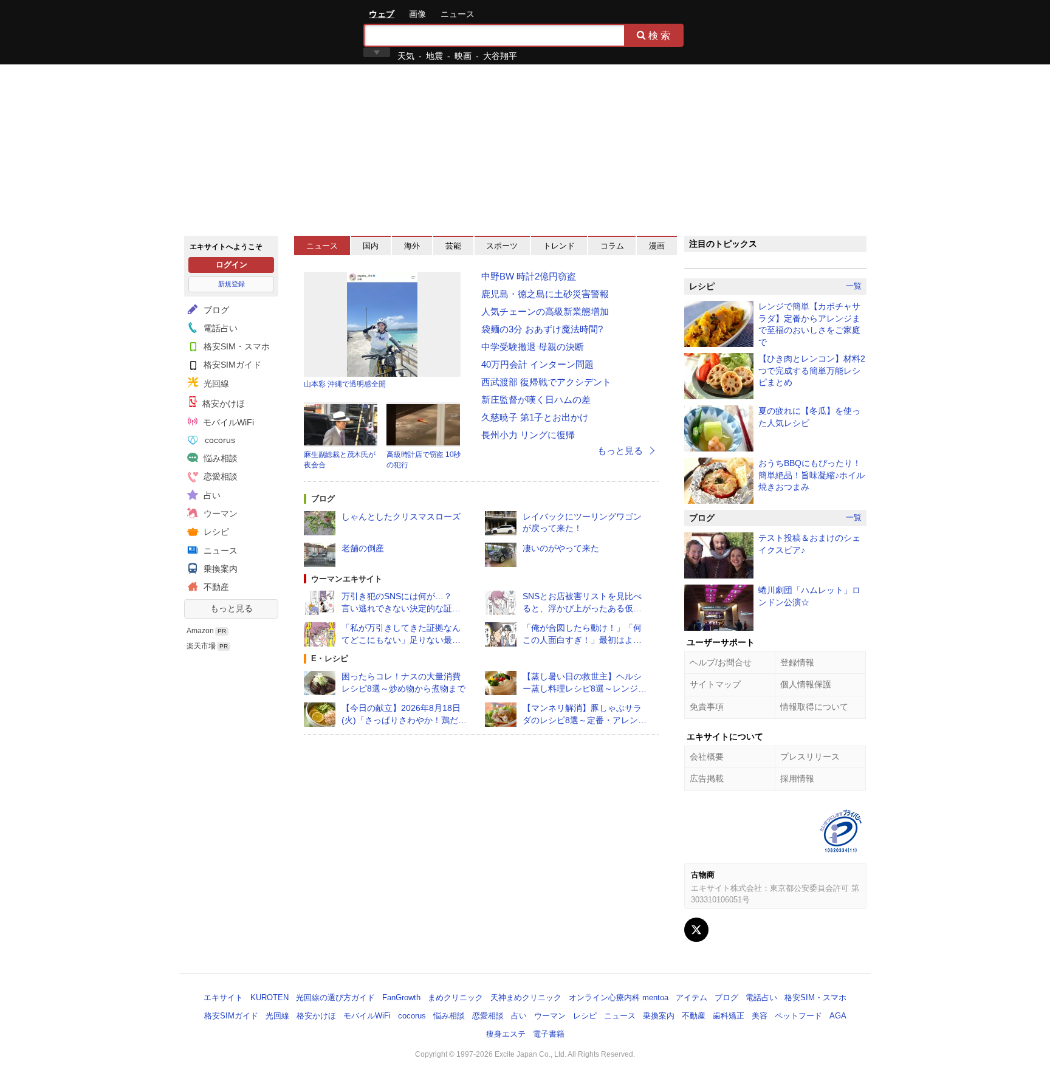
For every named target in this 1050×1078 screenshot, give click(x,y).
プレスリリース (810, 756)
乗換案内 (219, 569)
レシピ (215, 532)
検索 (660, 35)
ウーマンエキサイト (346, 578)
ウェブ (381, 14)
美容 (759, 1015)
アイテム (691, 997)
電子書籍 (548, 1034)
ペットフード (798, 1015)
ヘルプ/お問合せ (721, 662)
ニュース (458, 14)
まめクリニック (455, 997)
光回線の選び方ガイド (335, 997)
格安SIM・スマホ (235, 346)
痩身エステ (506, 1034)
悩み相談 (219, 458)
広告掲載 (707, 778)
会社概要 (707, 756)
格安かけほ (222, 403)
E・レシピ (329, 658)
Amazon (200, 631)
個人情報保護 (805, 684)
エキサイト (227, 31)
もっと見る (231, 608)
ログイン (231, 264)
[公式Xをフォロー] (696, 930)
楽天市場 (201, 646)
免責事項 (707, 707)
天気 (405, 56)
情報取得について (814, 707)
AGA (837, 1015)
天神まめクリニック (525, 997)
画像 (417, 14)
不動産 (215, 587)
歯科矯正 (728, 1015)
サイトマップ (715, 684)
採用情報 (797, 778)
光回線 (215, 383)
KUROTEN (269, 997)
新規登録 (231, 283)
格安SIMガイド (231, 364)
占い (211, 495)
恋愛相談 (219, 476)
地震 (434, 56)
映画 (463, 56)
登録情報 (797, 662)
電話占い (219, 328)
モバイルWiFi (227, 422)
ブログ (215, 310)
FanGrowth (401, 997)
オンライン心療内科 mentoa (618, 997)
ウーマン (219, 513)
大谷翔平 (500, 56)
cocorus (218, 440)
